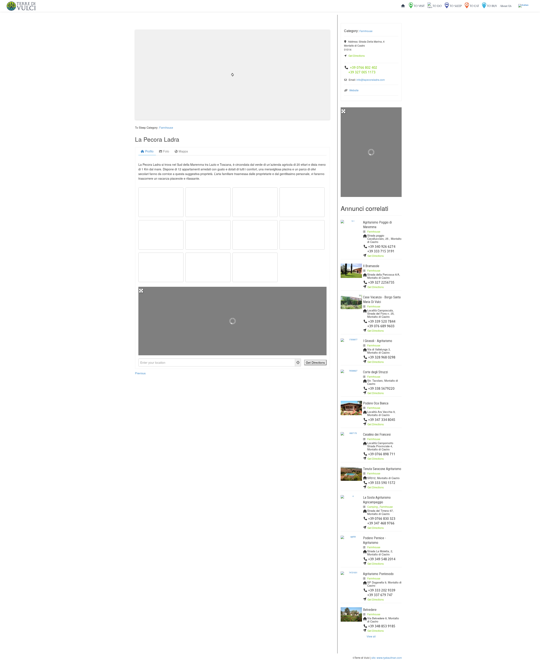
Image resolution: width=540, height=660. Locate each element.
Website (354, 90)
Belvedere (370, 610)
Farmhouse (166, 127)
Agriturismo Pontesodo (378, 574)
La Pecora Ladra (157, 139)
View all (371, 636)
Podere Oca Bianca (375, 403)
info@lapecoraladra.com (370, 79)
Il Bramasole (371, 266)
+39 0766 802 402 (363, 67)
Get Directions (356, 55)
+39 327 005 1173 (361, 72)
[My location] (298, 362)
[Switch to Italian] (523, 6)
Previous (140, 373)
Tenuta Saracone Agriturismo (382, 469)
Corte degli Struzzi (375, 372)
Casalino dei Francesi (377, 434)
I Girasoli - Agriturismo (377, 341)
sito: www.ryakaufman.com (386, 657)
